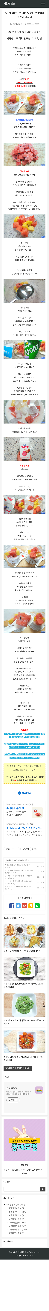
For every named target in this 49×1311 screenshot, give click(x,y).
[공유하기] (13, 849)
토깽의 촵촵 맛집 (17, 1223)
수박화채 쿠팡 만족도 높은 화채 (16, 808)
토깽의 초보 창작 (16, 1233)
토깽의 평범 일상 (16, 1208)
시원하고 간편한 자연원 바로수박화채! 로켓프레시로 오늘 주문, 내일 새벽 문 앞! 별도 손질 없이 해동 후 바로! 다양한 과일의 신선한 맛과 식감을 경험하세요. (16, 814)
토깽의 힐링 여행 (16, 1219)
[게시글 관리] (16, 849)
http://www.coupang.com (17, 804)
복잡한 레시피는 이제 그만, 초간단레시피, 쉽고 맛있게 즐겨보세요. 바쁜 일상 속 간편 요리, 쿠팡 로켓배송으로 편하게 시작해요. (24, 833)
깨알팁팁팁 (9, 3)
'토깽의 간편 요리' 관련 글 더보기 (17, 1068)
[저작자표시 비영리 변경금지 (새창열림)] (35, 849)
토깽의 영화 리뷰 (16, 1215)
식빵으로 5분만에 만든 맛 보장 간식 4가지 (22, 951)
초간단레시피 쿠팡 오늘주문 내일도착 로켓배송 (24, 828)
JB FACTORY (29, 1255)
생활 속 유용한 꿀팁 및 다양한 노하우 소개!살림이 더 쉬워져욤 (18, 1093)
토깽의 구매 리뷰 (17, 1212)
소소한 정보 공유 (15, 1205)
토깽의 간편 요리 (18, 24)
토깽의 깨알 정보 (17, 1230)
